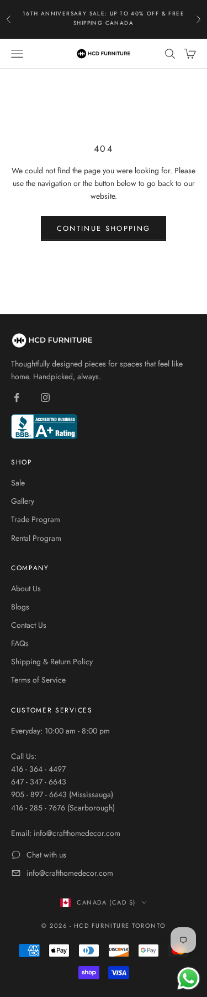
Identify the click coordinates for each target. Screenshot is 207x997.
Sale (18, 482)
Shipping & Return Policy (52, 661)
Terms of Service (38, 679)
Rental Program (36, 538)
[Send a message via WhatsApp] (188, 978)
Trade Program (35, 519)
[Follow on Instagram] (45, 397)
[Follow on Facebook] (16, 397)
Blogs (20, 606)
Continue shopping (104, 228)
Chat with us (46, 854)
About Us (26, 588)
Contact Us (28, 625)
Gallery (22, 501)
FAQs (20, 643)
